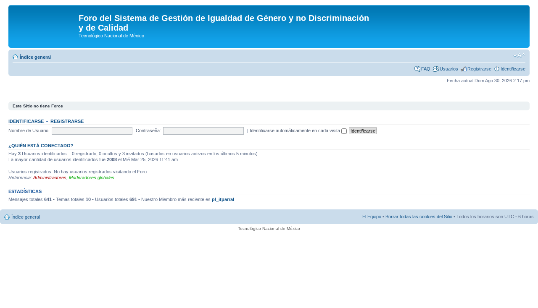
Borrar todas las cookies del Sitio (418, 216)
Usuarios (449, 68)
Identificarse (513, 68)
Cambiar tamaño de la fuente (519, 55)
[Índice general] (45, 20)
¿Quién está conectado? (41, 145)
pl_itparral (223, 199)
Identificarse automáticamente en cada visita (295, 130)
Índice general (35, 57)
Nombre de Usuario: (29, 130)
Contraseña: (148, 130)
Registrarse (479, 68)
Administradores (49, 177)
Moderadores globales (91, 177)
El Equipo (371, 216)
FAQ (425, 68)
